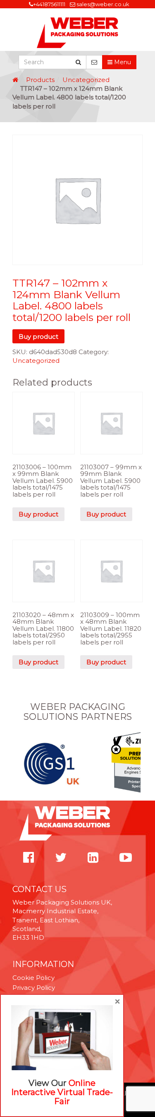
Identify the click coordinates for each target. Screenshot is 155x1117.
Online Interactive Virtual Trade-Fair (62, 1092)
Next (138, 763)
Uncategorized (86, 80)
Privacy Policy (33, 988)
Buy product (38, 336)
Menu (121, 62)
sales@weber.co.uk (102, 4)
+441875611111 (49, 4)
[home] (15, 80)
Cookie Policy (33, 978)
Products (40, 80)
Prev (17, 763)
